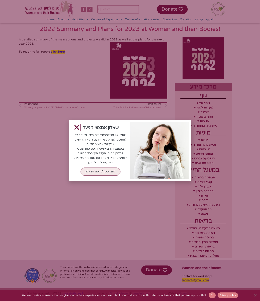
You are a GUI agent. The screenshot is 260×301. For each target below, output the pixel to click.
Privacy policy (227, 295)
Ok (212, 295)
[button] (76, 127)
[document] (130, 150)
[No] (255, 295)
